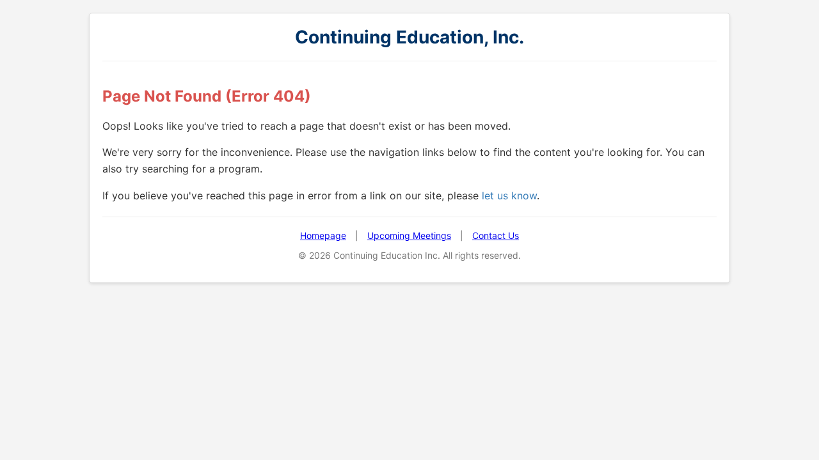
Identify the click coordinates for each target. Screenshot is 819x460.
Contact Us (495, 235)
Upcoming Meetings (409, 235)
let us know (509, 195)
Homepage (323, 235)
